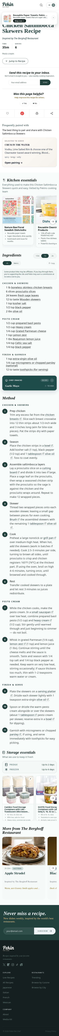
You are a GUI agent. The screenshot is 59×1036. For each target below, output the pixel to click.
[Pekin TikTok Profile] (17, 964)
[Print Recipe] (37, 113)
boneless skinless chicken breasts (31, 287)
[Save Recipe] (7, 113)
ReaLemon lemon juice (26, 339)
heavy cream (41, 620)
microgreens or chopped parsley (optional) (30, 364)
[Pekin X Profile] (4, 964)
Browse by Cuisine (40, 982)
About (6, 1014)
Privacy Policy (50, 1031)
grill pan (48, 538)
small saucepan (41, 612)
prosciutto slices (26, 291)
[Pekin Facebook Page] (8, 964)
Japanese (7, 987)
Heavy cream (23, 327)
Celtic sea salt (23, 343)
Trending (36, 977)
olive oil (17, 311)
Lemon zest (20, 335)
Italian (6, 992)
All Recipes (8, 982)
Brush (13, 519)
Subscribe (43, 931)
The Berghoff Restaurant (26, 38)
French (6, 997)
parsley (14, 734)
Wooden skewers (30, 299)
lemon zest (16, 644)
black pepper (23, 307)
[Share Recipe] (51, 113)
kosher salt (19, 303)
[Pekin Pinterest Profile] (21, 964)
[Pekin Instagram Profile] (12, 964)
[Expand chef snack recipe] (52, 380)
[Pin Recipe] (22, 113)
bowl (47, 445)
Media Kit (7, 1019)
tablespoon (35, 453)
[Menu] (51, 5)
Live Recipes (9, 977)
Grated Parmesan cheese (31, 331)
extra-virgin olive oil (25, 358)
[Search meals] (41, 5)
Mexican (7, 1002)
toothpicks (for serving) (34, 369)
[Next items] (53, 221)
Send (45, 82)
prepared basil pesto (28, 323)
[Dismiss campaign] (53, 18)
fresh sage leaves (28, 295)
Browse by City (39, 987)
